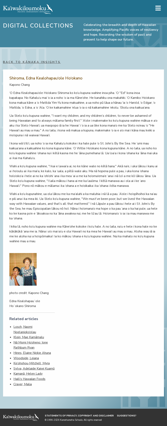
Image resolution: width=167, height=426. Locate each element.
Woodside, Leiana (26, 358)
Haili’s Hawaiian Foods (29, 379)
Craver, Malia (22, 384)
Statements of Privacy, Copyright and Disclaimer (79, 415)
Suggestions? (126, 415)
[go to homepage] (28, 8)
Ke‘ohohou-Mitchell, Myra (31, 363)
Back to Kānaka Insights (32, 62)
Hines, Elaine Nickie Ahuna (32, 353)
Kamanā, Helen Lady (28, 373)
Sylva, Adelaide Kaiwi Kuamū (34, 368)
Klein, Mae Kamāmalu (28, 337)
